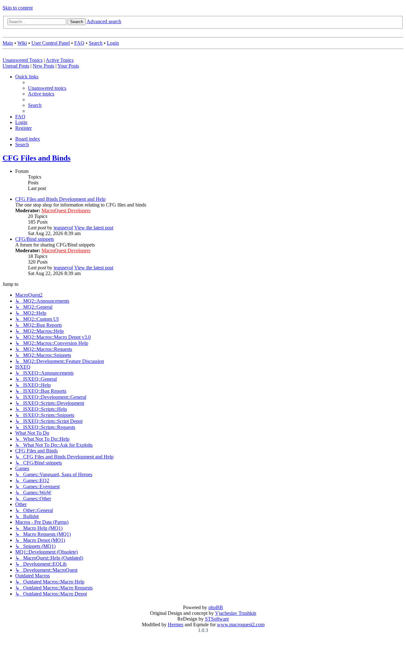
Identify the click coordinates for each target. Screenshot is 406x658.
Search (95, 43)
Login (113, 43)
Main (8, 43)
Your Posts (68, 66)
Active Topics (60, 60)
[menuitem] (47, 88)
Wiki (22, 43)
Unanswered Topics (23, 60)
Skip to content (18, 7)
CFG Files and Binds (36, 158)
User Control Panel (50, 43)
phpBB (215, 607)
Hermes (175, 624)
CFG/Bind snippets (34, 239)
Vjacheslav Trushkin (235, 613)
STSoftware (217, 619)
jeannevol (63, 227)
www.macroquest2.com (241, 624)
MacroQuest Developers (66, 210)
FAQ (79, 43)
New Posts (43, 66)
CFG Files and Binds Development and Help (60, 199)
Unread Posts (16, 66)
